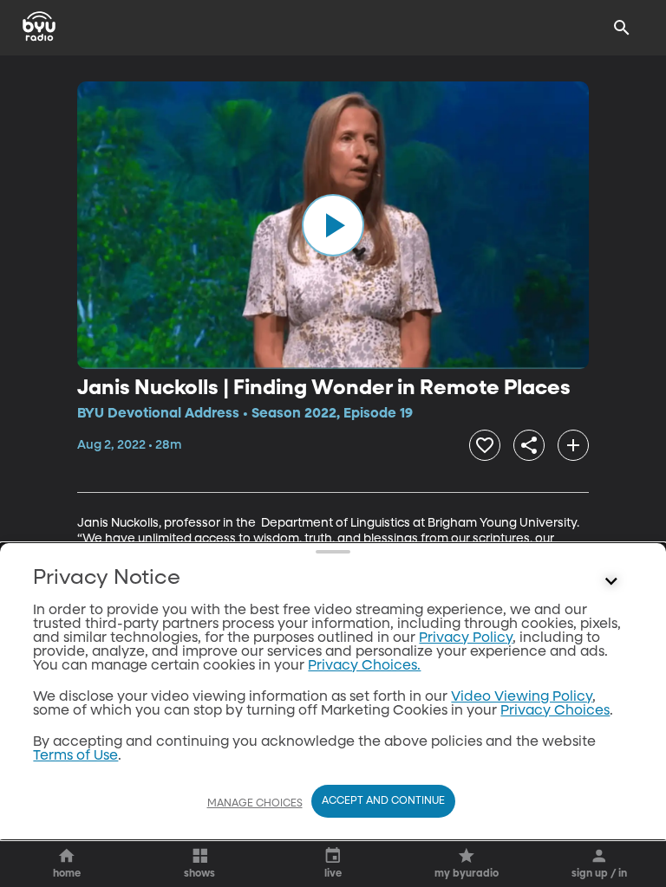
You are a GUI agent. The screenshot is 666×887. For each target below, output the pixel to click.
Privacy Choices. (364, 666)
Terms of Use (75, 756)
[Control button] (611, 582)
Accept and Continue (383, 801)
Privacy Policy (466, 638)
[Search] (622, 28)
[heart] (484, 445)
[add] (573, 445)
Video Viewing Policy (521, 697)
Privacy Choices (555, 711)
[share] (529, 445)
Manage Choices (255, 804)
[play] (333, 225)
